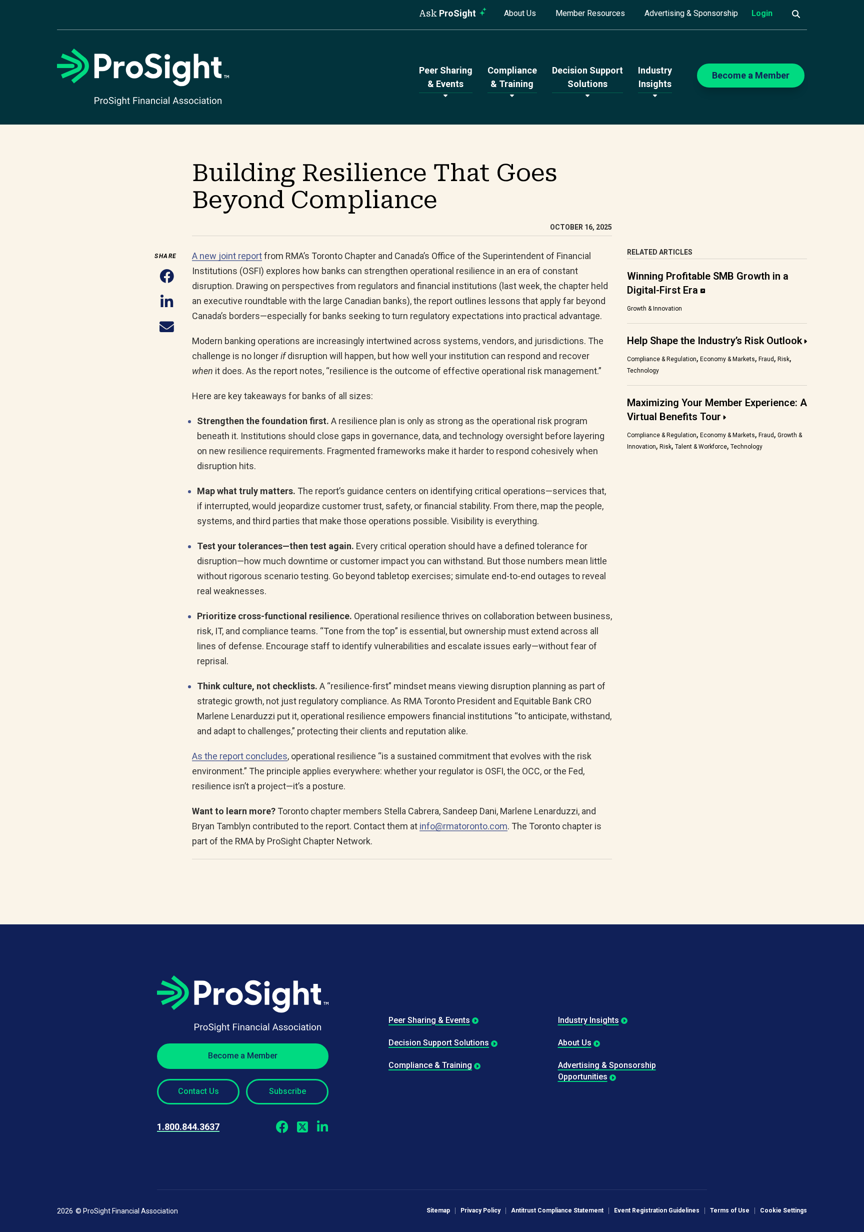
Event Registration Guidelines (657, 1210)
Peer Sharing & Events (429, 1020)
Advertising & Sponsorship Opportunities (607, 1070)
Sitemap (438, 1210)
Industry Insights (588, 1020)
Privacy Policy (480, 1210)
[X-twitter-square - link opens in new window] (302, 1126)
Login (762, 13)
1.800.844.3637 (188, 1126)
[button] (166, 277)
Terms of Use (730, 1210)
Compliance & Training (430, 1065)
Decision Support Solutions (438, 1042)
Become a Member (243, 1055)
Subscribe (287, 1091)
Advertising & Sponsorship (691, 13)
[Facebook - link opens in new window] (282, 1126)
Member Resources (590, 13)
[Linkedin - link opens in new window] (322, 1126)
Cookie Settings (783, 1210)
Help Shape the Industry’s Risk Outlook (714, 341)
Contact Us (198, 1091)
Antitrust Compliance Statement (557, 1210)
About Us (520, 13)
